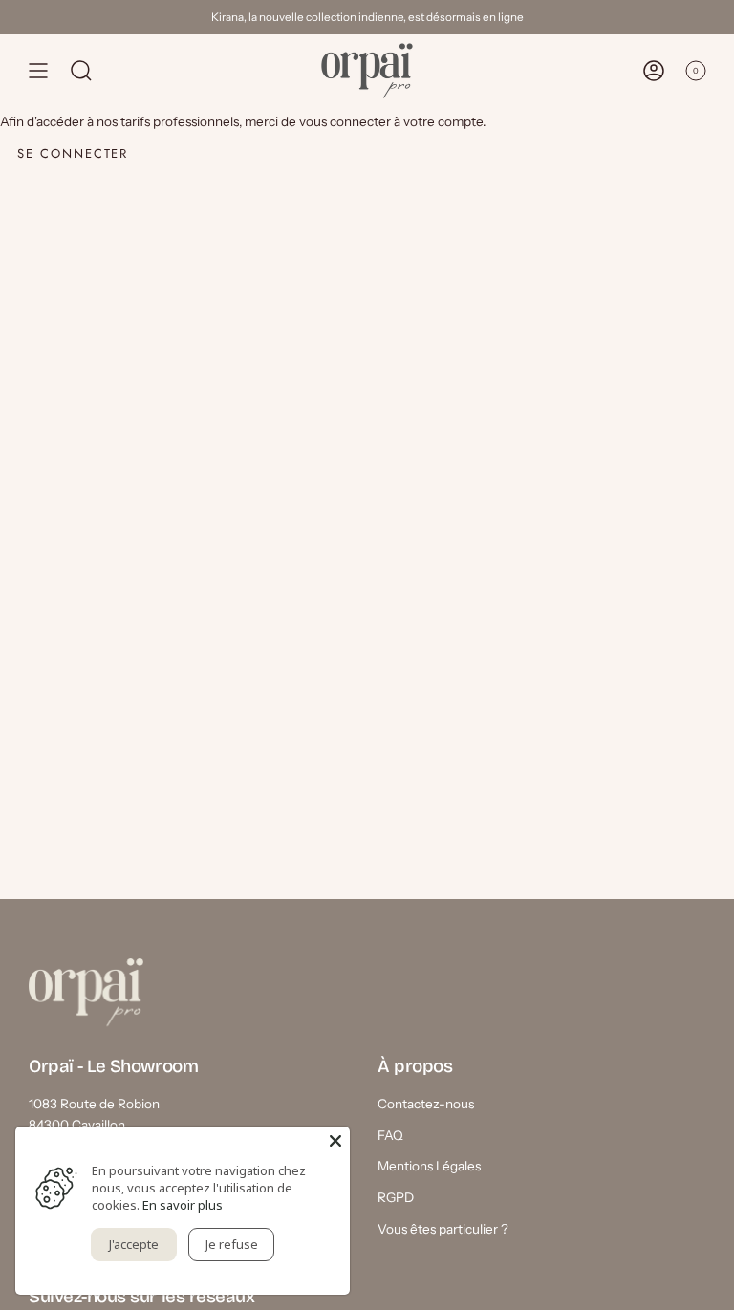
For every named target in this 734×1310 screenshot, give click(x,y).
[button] (81, 70)
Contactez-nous (426, 1103)
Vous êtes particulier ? (443, 1228)
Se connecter (72, 153)
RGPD (396, 1197)
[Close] (335, 1140)
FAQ (390, 1135)
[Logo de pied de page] (86, 992)
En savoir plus (182, 1204)
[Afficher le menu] (38, 70)
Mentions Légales (429, 1165)
